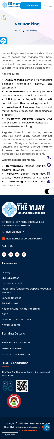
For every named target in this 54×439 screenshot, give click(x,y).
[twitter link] (17, 254)
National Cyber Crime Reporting (21, 308)
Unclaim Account (12, 283)
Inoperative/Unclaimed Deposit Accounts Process (26, 290)
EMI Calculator (10, 278)
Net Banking (32, 5)
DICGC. (10, 375)
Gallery (6, 272)
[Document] (49, 173)
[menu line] (50, 5)
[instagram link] (24, 254)
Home (17, 30)
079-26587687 (15, 232)
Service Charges (11, 298)
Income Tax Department (16, 319)
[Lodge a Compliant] (49, 181)
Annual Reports (11, 325)
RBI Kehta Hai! (10, 303)
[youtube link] (10, 254)
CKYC (5, 314)
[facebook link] (4, 254)
